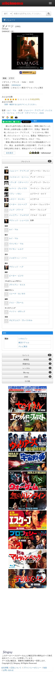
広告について (15, 668)
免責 (45, 668)
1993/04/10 (16, 85)
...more (41, 113)
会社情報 (4, 668)
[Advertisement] (27, 621)
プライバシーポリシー (32, 668)
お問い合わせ (8, 670)
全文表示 (9, 153)
